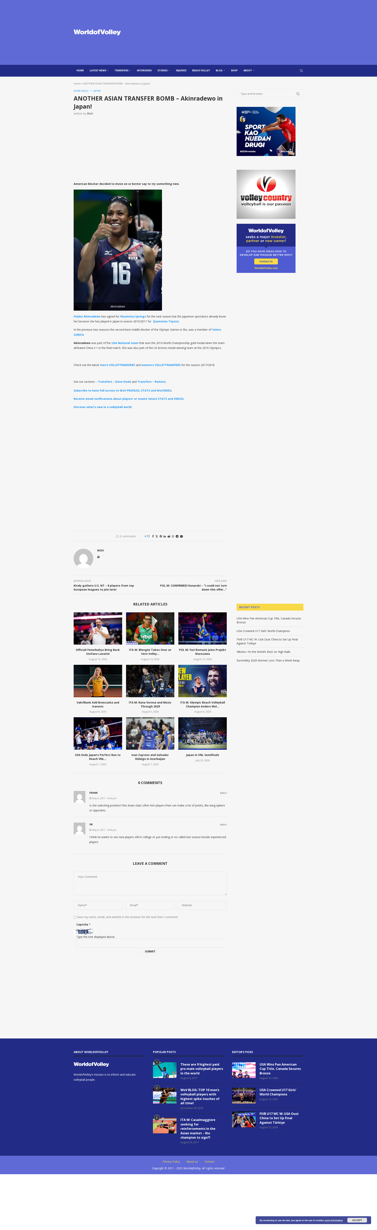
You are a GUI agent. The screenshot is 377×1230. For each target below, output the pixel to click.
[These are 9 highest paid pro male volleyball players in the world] (165, 1070)
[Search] (301, 70)
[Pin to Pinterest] (161, 536)
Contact (210, 1161)
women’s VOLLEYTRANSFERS (161, 365)
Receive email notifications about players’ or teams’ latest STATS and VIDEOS (129, 399)
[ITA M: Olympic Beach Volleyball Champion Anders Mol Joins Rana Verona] (202, 681)
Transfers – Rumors (151, 381)
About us (192, 1161)
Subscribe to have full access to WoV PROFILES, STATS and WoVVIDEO (122, 390)
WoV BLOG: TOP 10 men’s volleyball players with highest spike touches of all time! (200, 1096)
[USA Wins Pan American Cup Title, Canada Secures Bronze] (244, 1070)
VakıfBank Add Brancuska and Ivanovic (98, 704)
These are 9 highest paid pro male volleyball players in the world (201, 1068)
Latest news (98, 70)
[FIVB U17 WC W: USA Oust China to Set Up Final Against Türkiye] (244, 1119)
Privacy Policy (171, 1161)
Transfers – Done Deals (114, 381)
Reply (223, 793)
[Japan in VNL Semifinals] (202, 733)
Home (80, 70)
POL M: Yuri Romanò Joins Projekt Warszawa (202, 652)
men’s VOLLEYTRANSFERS (117, 365)
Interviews (144, 70)
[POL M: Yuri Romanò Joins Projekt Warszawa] (202, 628)
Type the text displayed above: (95, 937)
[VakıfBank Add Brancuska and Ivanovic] (98, 681)
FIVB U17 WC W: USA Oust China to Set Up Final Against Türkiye (279, 1118)
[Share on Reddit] (168, 536)
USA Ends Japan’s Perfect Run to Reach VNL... (98, 757)
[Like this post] (148, 536)
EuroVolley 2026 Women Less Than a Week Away (268, 660)
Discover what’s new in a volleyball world (102, 407)
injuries (181, 70)
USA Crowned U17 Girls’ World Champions (263, 631)
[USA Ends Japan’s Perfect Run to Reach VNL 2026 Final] (98, 733)
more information (334, 1220)
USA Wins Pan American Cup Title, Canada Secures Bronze (280, 1068)
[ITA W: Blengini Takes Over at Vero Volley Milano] (150, 628)
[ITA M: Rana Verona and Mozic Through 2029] (150, 681)
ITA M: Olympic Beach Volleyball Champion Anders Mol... (202, 704)
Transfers (121, 70)
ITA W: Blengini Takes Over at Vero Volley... (150, 652)
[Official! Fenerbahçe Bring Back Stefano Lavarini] (98, 628)
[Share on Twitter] (156, 536)
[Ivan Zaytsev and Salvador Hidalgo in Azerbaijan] (150, 733)
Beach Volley (201, 70)
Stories (162, 70)
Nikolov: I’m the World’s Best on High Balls (263, 652)
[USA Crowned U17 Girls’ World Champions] (244, 1095)
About (247, 70)
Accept (357, 1220)
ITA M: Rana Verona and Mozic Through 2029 (150, 704)
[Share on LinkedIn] (165, 536)
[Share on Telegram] (177, 536)
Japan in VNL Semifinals (202, 755)
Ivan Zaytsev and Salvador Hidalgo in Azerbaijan (150, 757)
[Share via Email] (181, 536)
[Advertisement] (227, 32)
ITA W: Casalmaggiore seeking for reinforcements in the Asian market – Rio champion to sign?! (197, 1129)
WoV (90, 113)
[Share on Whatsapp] (173, 536)
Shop (234, 70)
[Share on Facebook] (153, 536)
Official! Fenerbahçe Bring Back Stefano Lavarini (98, 652)
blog (219, 70)
